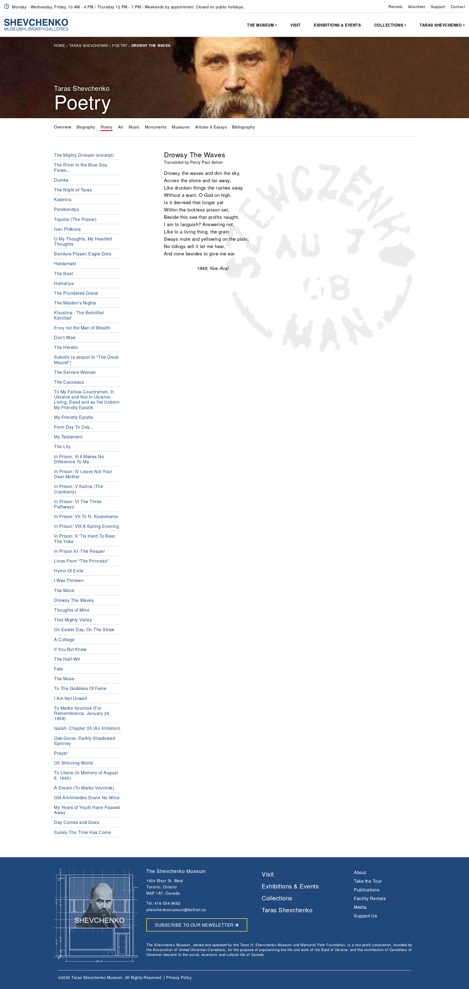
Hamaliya (64, 283)
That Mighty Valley (73, 619)
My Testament (68, 437)
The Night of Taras (73, 190)
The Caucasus (69, 382)
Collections (388, 25)
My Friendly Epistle (73, 417)
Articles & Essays (211, 127)
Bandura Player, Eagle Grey (82, 254)
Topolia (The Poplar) (75, 219)
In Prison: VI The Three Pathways (78, 504)
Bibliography (243, 127)
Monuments (156, 127)
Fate (58, 669)
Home (59, 45)
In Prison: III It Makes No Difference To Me (79, 459)
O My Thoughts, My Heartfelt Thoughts (83, 241)
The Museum (260, 25)
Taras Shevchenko (441, 25)
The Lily (62, 446)
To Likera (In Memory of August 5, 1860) (86, 775)
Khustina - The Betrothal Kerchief (79, 315)
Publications (366, 890)
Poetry (119, 45)
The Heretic (66, 347)
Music (134, 127)
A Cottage (64, 639)
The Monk (64, 590)
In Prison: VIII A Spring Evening (86, 526)
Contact (458, 6)
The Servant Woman (75, 372)
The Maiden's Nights (75, 303)
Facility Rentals (370, 898)
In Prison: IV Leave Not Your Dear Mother (83, 474)
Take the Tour (368, 881)
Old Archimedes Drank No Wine (86, 797)
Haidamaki (65, 263)
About (360, 872)
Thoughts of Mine (72, 610)
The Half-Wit (67, 659)
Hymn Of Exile (69, 570)
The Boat (63, 273)
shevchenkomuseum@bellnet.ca (176, 909)
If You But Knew (70, 649)
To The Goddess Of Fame (80, 688)
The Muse (64, 678)
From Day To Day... (73, 427)
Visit (295, 25)
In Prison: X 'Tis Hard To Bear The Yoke (84, 538)
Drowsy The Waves (74, 600)
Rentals (395, 6)
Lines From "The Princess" (81, 561)
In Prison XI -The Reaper (79, 551)
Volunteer (417, 6)
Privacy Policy (179, 977)
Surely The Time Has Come (82, 832)
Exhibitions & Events (337, 25)
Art (120, 127)
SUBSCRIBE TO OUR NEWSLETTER (195, 925)
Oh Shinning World (73, 763)
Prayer (61, 753)
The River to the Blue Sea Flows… (80, 167)
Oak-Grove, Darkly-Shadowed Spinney (84, 740)
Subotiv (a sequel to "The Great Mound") (86, 359)
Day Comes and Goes (76, 822)
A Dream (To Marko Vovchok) (84, 788)
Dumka (61, 180)
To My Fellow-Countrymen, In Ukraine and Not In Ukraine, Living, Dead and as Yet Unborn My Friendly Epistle (86, 399)
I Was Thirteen (69, 580)
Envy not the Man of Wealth (82, 328)
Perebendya (66, 209)
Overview (62, 127)
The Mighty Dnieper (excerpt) (84, 155)
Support (438, 6)
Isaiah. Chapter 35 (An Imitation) (87, 728)
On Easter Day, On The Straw (84, 629)
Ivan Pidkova (67, 229)
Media (360, 907)
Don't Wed (64, 337)
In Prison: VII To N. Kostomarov (86, 516)
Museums (181, 127)
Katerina (62, 199)
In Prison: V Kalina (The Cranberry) (78, 488)
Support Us (365, 916)
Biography (86, 127)
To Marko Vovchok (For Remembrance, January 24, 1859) (82, 713)
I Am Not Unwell (70, 698)
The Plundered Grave (76, 293)
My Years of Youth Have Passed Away (87, 809)
